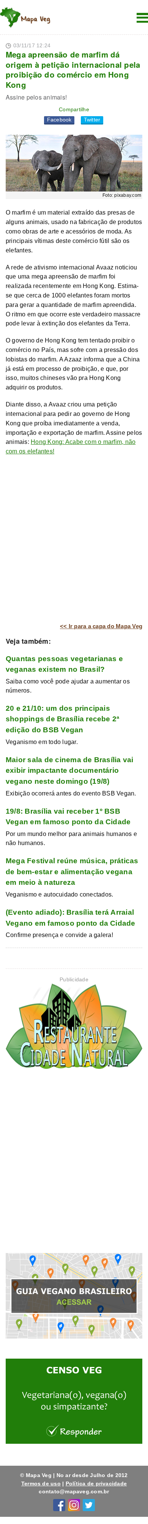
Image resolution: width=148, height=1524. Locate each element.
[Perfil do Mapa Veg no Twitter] (89, 1505)
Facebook (59, 120)
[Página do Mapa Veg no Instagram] (74, 1505)
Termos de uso (41, 1483)
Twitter (92, 120)
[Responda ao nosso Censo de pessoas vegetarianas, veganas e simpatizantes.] (74, 1402)
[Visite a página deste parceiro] (74, 1027)
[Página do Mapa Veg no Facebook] (59, 1505)
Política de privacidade (96, 1483)
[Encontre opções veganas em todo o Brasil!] (74, 1297)
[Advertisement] (74, 539)
